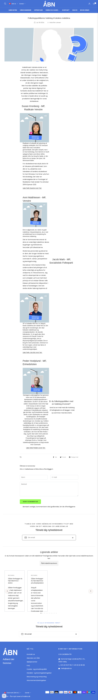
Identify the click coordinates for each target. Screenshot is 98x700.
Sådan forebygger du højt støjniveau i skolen (15, 581)
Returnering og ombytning (37, 677)
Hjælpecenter (32, 662)
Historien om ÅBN (33, 658)
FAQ (28, 665)
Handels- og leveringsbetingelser (39, 673)
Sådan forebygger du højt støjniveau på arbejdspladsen (37, 581)
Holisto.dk (26, 696)
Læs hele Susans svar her (32, 188)
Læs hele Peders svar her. (35, 448)
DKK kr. (14, 4)
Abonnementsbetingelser (36, 680)
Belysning (11, 575)
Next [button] (91, 591)
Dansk (21, 4)
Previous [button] (7, 591)
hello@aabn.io (66, 668)
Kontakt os (31, 654)
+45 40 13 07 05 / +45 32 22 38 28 (72, 665)
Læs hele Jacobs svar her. (32, 352)
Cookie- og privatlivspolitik (37, 669)
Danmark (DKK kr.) (13, 693)
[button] (5, 3)
